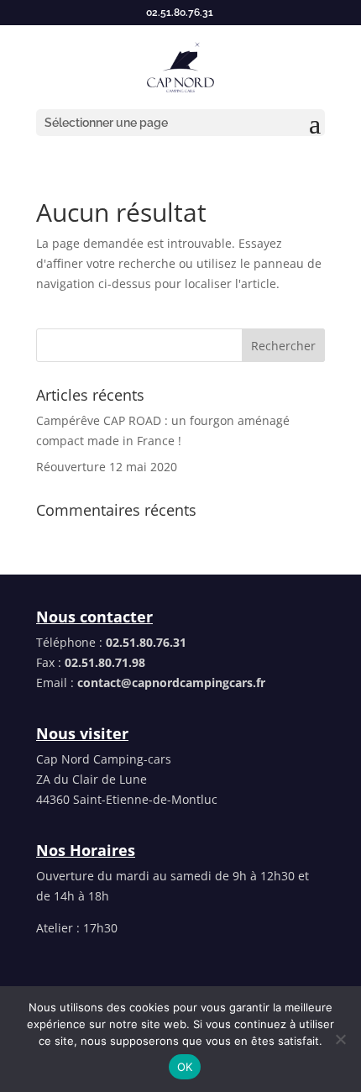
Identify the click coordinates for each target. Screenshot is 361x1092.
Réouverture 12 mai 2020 (106, 467)
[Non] (340, 1039)
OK (185, 1067)
